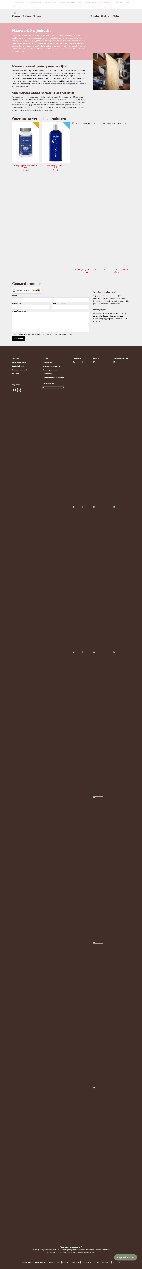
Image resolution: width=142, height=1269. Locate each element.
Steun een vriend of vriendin (53, 377)
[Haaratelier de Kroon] (71, 16)
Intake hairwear (18, 366)
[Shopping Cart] (125, 16)
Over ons (15, 359)
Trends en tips (48, 374)
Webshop (15, 374)
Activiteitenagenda (19, 362)
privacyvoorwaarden (64, 334)
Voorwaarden (106, 1262)
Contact (45, 359)
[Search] (128, 16)
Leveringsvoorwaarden (51, 366)
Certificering (47, 362)
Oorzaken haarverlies (20, 370)
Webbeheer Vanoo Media (71, 1262)
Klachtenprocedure (50, 370)
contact (42, 107)
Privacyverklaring (87, 1262)
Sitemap (97, 1262)
